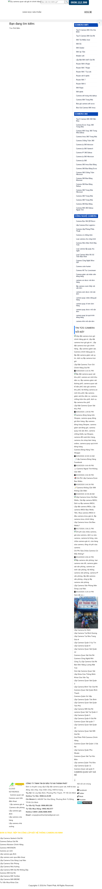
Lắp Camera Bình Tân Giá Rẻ (86, 687)
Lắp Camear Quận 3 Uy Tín (85, 643)
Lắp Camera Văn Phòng (9, 863)
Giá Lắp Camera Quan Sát (84, 671)
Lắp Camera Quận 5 (82, 715)
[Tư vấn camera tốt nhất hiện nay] (99, 23)
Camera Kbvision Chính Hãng (11, 844)
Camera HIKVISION (8, 848)
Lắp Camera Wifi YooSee (10, 876)
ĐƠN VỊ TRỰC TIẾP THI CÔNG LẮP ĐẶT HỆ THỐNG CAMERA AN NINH (31, 833)
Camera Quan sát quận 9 (84, 769)
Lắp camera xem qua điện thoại (12, 857)
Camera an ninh (6, 851)
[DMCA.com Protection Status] (84, 803)
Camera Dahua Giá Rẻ (9, 841)
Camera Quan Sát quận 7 (84, 722)
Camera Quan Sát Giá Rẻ (84, 655)
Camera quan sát (17, 795)
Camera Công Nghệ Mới (83, 658)
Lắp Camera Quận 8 (82, 646)
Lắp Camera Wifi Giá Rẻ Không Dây (14, 870)
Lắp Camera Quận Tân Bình (85, 699)
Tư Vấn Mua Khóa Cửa (9, 882)
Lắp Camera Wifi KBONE (10, 879)
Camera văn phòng (17, 807)
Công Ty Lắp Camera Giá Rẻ (85, 662)
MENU (87, 12)
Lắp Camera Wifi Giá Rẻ (83, 709)
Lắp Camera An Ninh (82, 630)
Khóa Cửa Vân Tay (81, 677)
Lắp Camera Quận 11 (82, 766)
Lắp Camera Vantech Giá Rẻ (11, 838)
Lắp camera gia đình (8, 854)
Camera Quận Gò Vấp (83, 696)
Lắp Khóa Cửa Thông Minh (85, 674)
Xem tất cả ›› (79, 595)
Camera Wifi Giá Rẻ (8, 873)
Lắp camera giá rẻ (17, 804)
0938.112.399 (79, 2)
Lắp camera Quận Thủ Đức (85, 763)
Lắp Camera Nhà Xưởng (9, 867)
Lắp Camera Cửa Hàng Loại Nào (13, 860)
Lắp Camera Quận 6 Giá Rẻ (85, 718)
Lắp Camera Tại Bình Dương (85, 633)
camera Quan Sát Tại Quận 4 (85, 712)
